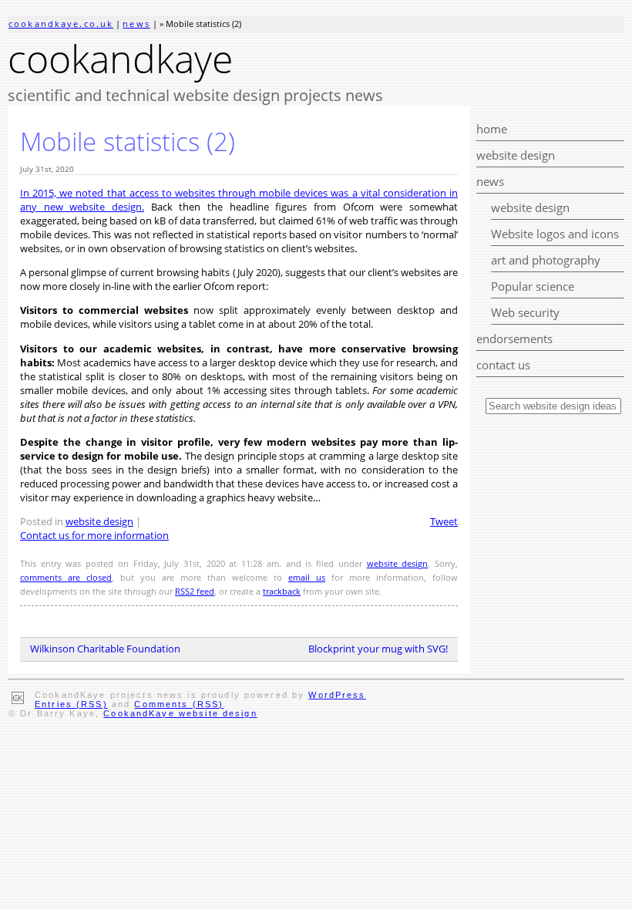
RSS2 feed (194, 591)
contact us (503, 364)
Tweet (444, 521)
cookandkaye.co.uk (60, 24)
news (136, 24)
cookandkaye (120, 58)
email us (306, 577)
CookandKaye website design (180, 713)
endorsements (514, 338)
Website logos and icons (555, 233)
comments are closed (66, 577)
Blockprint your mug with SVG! (378, 649)
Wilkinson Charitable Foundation (105, 649)
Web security (525, 312)
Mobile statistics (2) (127, 141)
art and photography (545, 260)
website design (515, 155)
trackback (282, 591)
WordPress (336, 694)
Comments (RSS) (179, 704)
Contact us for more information (94, 535)
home (491, 128)
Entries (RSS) (71, 704)
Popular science (532, 286)
